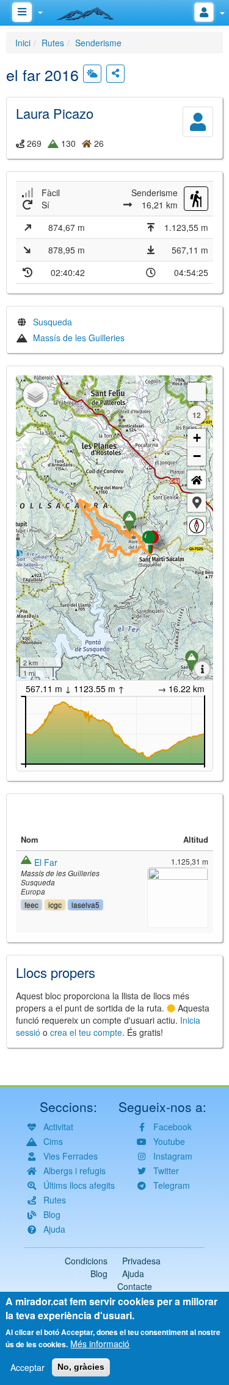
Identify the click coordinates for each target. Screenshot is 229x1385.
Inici (23, 43)
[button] (196, 503)
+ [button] (197, 437)
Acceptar (27, 1367)
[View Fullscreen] (196, 392)
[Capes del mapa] (35, 394)
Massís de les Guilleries (79, 337)
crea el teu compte (86, 1032)
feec (31, 904)
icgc (55, 904)
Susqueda (52, 322)
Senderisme (98, 43)
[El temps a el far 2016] (92, 74)
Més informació (99, 1343)
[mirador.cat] (91, 11)
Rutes (53, 43)
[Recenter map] (196, 479)
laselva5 (85, 904)
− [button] (197, 456)
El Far (45, 862)
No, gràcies (80, 1367)
